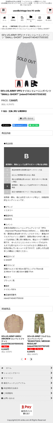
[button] (3, 10)
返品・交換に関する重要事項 (15, 111)
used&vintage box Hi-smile (26, 10)
